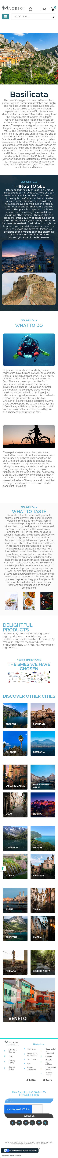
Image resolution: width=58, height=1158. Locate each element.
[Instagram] (26, 1123)
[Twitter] (19, 1123)
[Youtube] (39, 1123)
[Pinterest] (45, 1123)
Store (32, 1080)
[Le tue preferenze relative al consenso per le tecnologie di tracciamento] (3, 868)
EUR (44, 9)
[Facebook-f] (13, 1123)
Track (48, 1080)
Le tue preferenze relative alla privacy (23, 1150)
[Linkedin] (32, 1123)
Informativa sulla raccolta (11, 1156)
